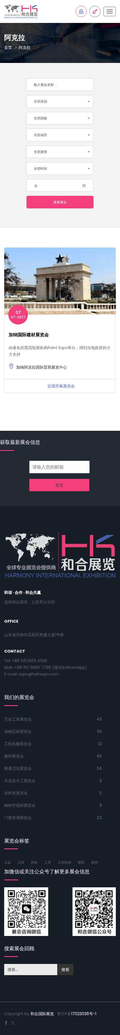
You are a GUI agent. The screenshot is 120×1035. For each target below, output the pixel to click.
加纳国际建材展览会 (29, 334)
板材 (94, 862)
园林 (34, 862)
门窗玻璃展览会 (18, 817)
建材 (81, 862)
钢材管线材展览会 (19, 805)
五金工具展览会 (18, 719)
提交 (59, 485)
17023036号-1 (83, 1014)
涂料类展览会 (16, 793)
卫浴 (21, 862)
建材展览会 (14, 756)
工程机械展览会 (18, 744)
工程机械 (64, 862)
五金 (7, 862)
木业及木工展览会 (19, 781)
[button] (60, 101)
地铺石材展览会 (18, 731)
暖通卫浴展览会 (18, 768)
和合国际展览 (42, 1014)
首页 (8, 47)
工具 (47, 862)
